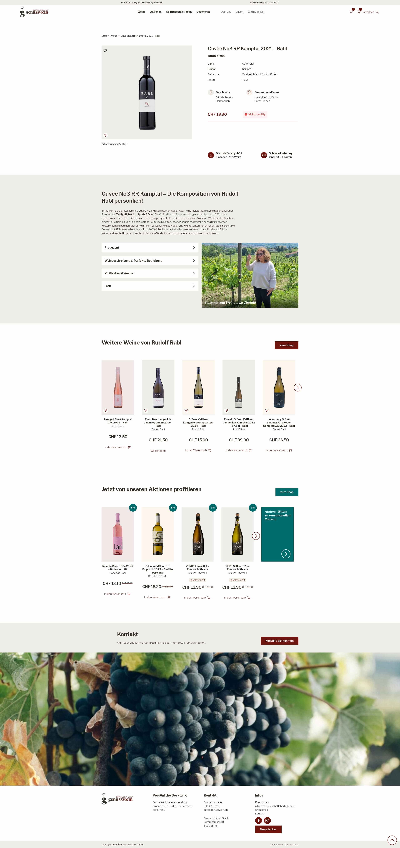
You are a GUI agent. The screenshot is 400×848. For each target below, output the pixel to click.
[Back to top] (392, 840)
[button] (298, 387)
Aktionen (156, 11)
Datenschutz (291, 844)
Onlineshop (261, 809)
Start (104, 35)
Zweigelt (121, 214)
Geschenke (203, 11)
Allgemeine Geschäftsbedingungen (275, 806)
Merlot (132, 214)
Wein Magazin (256, 11)
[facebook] (258, 820)
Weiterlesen (158, 450)
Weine (141, 11)
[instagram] (267, 820)
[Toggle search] (377, 12)
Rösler (150, 214)
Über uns (226, 11)
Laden (239, 11)
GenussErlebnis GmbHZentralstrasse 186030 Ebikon (216, 822)
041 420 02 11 (272, 2)
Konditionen (262, 802)
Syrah (141, 214)
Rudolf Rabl (216, 56)
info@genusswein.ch (216, 809)
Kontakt (259, 813)
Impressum (277, 844)
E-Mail (160, 809)
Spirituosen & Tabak (179, 11)
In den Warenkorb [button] (115, 447)
